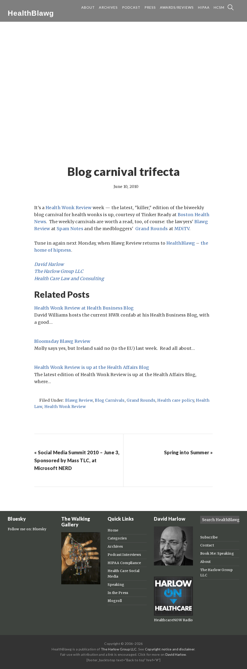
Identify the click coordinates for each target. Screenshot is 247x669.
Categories (117, 538)
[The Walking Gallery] (80, 583)
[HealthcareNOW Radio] (173, 614)
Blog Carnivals (109, 400)
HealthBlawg (31, 13)
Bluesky (39, 529)
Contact (207, 545)
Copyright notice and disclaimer (169, 649)
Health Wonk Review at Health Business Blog (84, 308)
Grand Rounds (151, 228)
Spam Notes (70, 228)
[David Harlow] (173, 564)
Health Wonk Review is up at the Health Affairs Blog (91, 367)
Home (113, 530)
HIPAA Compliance (124, 563)
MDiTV (182, 228)
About (205, 561)
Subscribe (209, 537)
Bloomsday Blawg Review (62, 341)
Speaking (116, 584)
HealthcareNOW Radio (173, 620)
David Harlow (49, 264)
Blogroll (115, 601)
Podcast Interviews (124, 554)
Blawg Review (79, 400)
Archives (115, 546)
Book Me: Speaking (217, 553)
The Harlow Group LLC (58, 271)
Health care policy (175, 400)
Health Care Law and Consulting (69, 278)
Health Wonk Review (68, 207)
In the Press (118, 593)
